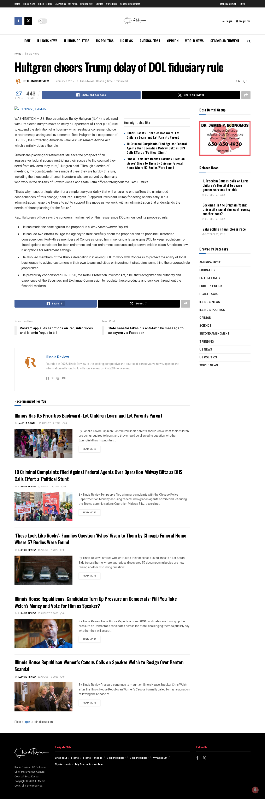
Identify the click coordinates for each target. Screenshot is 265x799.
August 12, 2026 (50, 423)
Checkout (61, 758)
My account (160, 758)
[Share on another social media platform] (246, 95)
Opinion (99, 3)
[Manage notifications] (255, 790)
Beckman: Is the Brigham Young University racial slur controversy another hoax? (226, 209)
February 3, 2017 (64, 81)
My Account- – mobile (89, 764)
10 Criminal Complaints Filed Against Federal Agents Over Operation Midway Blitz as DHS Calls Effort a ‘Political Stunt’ (157, 148)
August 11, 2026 (49, 486)
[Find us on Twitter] (28, 21)
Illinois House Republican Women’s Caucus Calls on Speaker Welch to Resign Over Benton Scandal (98, 665)
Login (228, 21)
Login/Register (116, 758)
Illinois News (29, 3)
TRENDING (206, 342)
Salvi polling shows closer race (224, 229)
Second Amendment (130, 3)
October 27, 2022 (214, 195)
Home (17, 3)
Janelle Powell (27, 423)
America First (86, 3)
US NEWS (73, 3)
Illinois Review (38, 81)
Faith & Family (209, 278)
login (27, 722)
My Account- (63, 764)
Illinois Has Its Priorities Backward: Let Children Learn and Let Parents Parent (153, 135)
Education (207, 270)
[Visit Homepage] (135, 21)
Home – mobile (92, 758)
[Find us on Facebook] (18, 21)
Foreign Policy (210, 286)
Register (244, 21)
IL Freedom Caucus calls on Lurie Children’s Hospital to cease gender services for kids (225, 185)
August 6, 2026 (49, 677)
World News (111, 3)
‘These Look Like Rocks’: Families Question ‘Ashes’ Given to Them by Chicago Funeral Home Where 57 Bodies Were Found (156, 163)
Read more (91, 449)
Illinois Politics (45, 3)
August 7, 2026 (49, 550)
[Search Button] (249, 41)
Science (205, 326)
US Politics (60, 3)
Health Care (208, 294)
